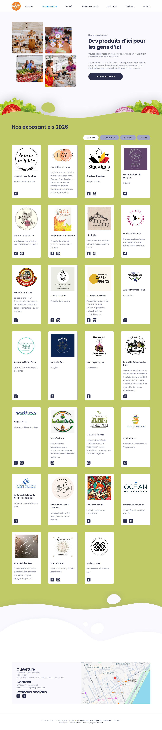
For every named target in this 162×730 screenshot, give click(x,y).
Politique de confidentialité (100, 720)
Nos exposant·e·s (49, 6)
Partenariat (112, 6)
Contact (146, 6)
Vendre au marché (90, 6)
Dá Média (73, 723)
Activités (69, 6)
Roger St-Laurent (96, 723)
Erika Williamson (83, 723)
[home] (16, 6)
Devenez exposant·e (105, 76)
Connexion (117, 720)
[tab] (91, 137)
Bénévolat (129, 6)
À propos (29, 6)
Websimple (84, 720)
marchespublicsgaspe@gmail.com (30, 687)
